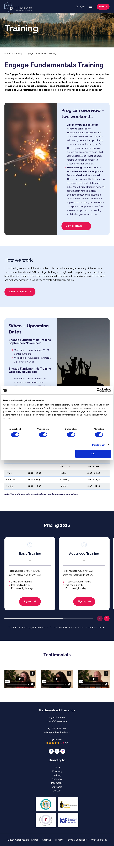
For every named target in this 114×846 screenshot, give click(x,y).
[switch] (43, 434)
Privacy (59, 840)
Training (57, 775)
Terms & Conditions (77, 840)
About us (57, 786)
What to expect (18, 291)
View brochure (74, 226)
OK (93, 453)
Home (57, 767)
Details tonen (98, 445)
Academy (57, 779)
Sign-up (103, 6)
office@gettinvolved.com (57, 732)
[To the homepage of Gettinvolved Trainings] (18, 7)
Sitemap (46, 840)
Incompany (57, 783)
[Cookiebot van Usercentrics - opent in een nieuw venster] (98, 390)
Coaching (57, 771)
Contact (57, 790)
